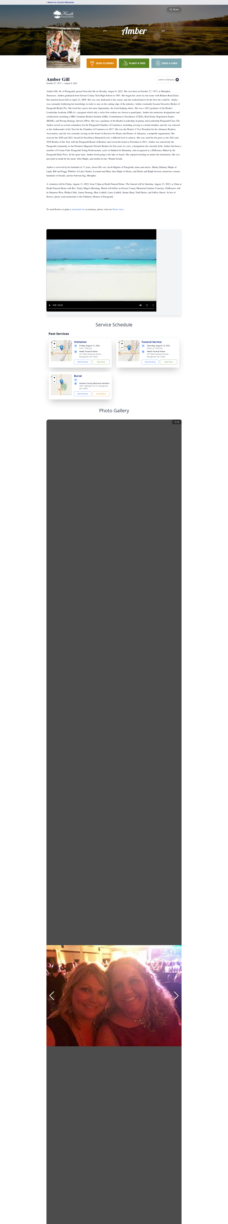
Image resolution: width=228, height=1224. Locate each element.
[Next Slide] (176, 995)
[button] (61, 348)
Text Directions (82, 362)
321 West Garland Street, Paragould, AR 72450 (90, 355)
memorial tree (78, 209)
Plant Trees (101, 362)
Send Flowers (101, 394)
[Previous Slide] (51, 995)
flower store (118, 209)
